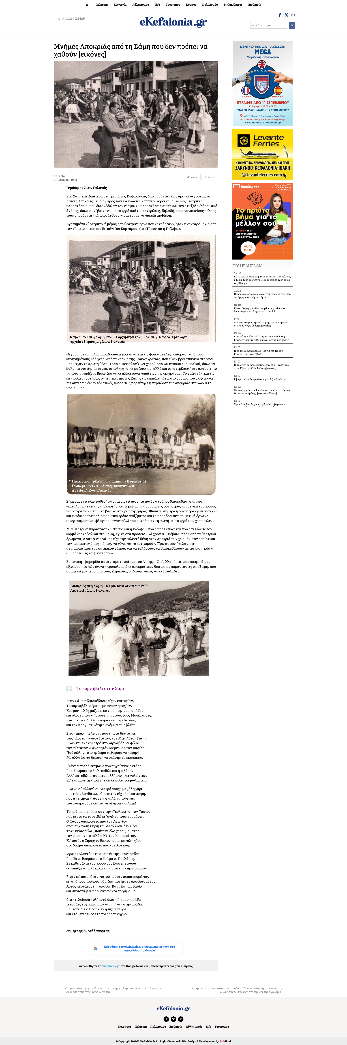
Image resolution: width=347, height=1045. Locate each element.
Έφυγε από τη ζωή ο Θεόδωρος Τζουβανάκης (259, 379)
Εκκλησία (175, 1026)
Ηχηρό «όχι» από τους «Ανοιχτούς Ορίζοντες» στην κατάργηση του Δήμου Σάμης (262, 295)
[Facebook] (280, 15)
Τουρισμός (222, 1026)
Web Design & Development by (206, 1041)
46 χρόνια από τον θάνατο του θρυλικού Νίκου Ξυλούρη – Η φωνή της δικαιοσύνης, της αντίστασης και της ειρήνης (237, 990)
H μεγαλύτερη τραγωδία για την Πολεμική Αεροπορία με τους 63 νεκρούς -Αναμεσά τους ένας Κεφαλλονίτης (113, 990)
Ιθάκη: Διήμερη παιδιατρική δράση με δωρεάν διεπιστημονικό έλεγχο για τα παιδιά (259, 309)
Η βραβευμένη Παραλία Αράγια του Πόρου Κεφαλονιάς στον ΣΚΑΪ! (258, 352)
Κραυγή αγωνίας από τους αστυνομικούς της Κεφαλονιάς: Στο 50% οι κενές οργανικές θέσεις (261, 338)
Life (208, 1026)
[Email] (293, 15)
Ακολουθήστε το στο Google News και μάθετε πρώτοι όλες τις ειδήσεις (136, 966)
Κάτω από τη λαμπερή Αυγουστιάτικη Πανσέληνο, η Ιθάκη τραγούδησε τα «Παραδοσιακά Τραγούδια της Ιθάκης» (262, 280)
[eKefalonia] (173, 22)
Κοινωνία (124, 1026)
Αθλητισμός (194, 1026)
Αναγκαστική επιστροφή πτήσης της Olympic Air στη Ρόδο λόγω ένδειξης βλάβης (261, 324)
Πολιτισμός (158, 1026)
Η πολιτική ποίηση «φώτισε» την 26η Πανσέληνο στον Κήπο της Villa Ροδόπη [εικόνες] (261, 366)
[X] (286, 15)
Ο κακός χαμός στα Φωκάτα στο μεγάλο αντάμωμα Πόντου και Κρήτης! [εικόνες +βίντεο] (262, 391)
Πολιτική (141, 1026)
